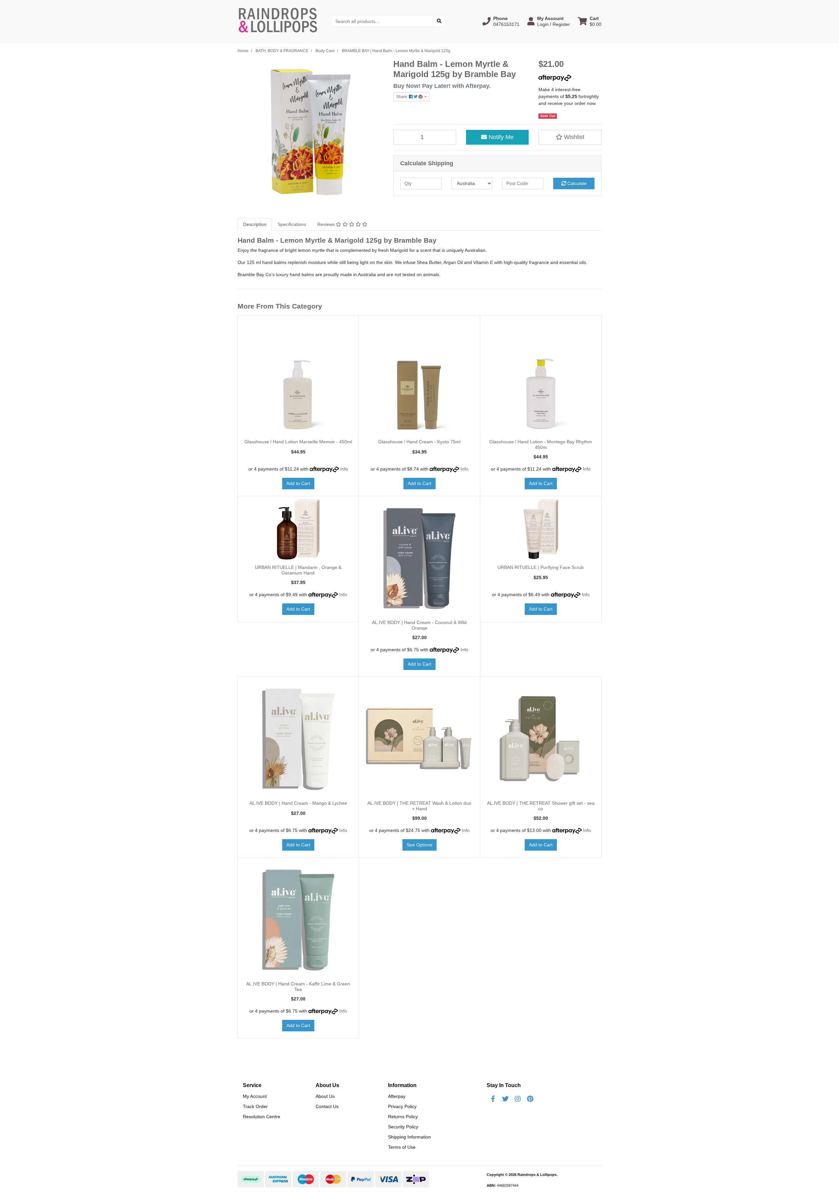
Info (344, 469)
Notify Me (500, 137)
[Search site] (439, 21)
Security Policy (403, 1126)
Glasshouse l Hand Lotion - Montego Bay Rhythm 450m (540, 444)
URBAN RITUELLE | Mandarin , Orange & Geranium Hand (298, 570)
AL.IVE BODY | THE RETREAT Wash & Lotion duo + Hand (419, 805)
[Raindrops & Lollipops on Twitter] (505, 1099)
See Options (419, 844)
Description (254, 224)
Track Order (255, 1106)
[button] (500, 21)
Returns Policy (403, 1116)
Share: (402, 96)
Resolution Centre (261, 1116)
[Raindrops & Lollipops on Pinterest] (530, 1099)
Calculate (576, 183)
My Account (255, 1096)
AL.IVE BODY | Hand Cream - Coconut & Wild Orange (419, 625)
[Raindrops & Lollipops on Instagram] (518, 1099)
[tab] (255, 224)
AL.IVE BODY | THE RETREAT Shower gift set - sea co (541, 805)
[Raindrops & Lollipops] (279, 21)
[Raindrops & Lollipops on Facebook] (493, 1099)
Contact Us (327, 1106)
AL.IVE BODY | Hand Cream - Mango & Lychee (298, 803)
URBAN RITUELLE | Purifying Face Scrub (541, 567)
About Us (325, 1096)
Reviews (326, 224)
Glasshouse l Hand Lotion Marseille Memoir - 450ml (298, 441)
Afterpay (396, 1096)
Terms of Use (402, 1147)
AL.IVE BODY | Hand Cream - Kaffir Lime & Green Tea (298, 986)
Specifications (292, 224)
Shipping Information (409, 1137)
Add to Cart (298, 483)
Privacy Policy (402, 1106)
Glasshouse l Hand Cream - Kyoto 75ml (419, 441)
